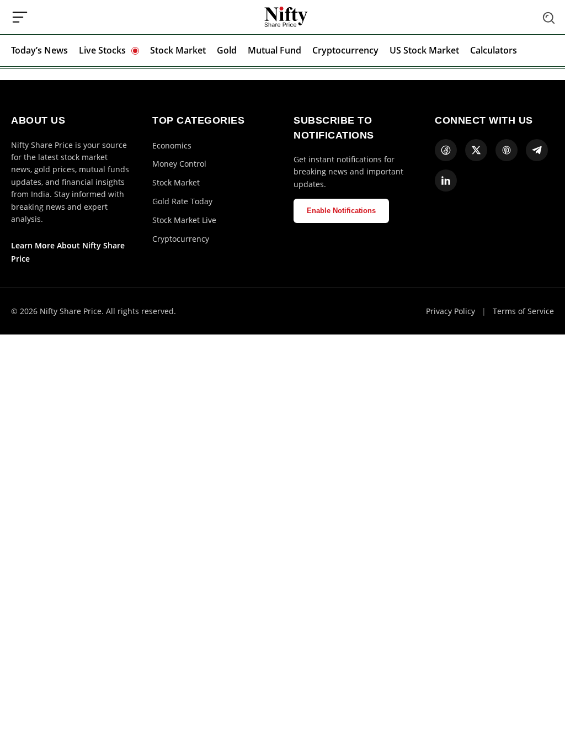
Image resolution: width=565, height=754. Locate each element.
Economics (171, 145)
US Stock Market (424, 50)
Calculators (493, 50)
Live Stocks (102, 50)
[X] (476, 150)
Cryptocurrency (345, 50)
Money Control (179, 163)
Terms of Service (523, 311)
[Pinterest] (506, 150)
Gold (227, 50)
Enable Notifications (341, 210)
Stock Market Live (184, 220)
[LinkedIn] (446, 180)
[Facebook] (446, 150)
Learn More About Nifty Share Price (68, 252)
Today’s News (39, 50)
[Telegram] (537, 150)
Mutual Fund (274, 50)
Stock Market (178, 50)
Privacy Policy (450, 311)
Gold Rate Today (182, 201)
